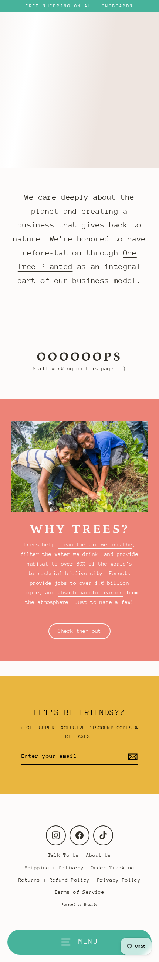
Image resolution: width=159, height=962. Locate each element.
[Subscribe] (132, 756)
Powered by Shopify (80, 904)
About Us (98, 855)
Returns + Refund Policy (54, 880)
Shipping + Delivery (54, 867)
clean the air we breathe (95, 544)
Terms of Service (79, 892)
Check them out (79, 631)
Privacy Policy (119, 880)
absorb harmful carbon (90, 592)
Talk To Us (63, 855)
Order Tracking (112, 867)
